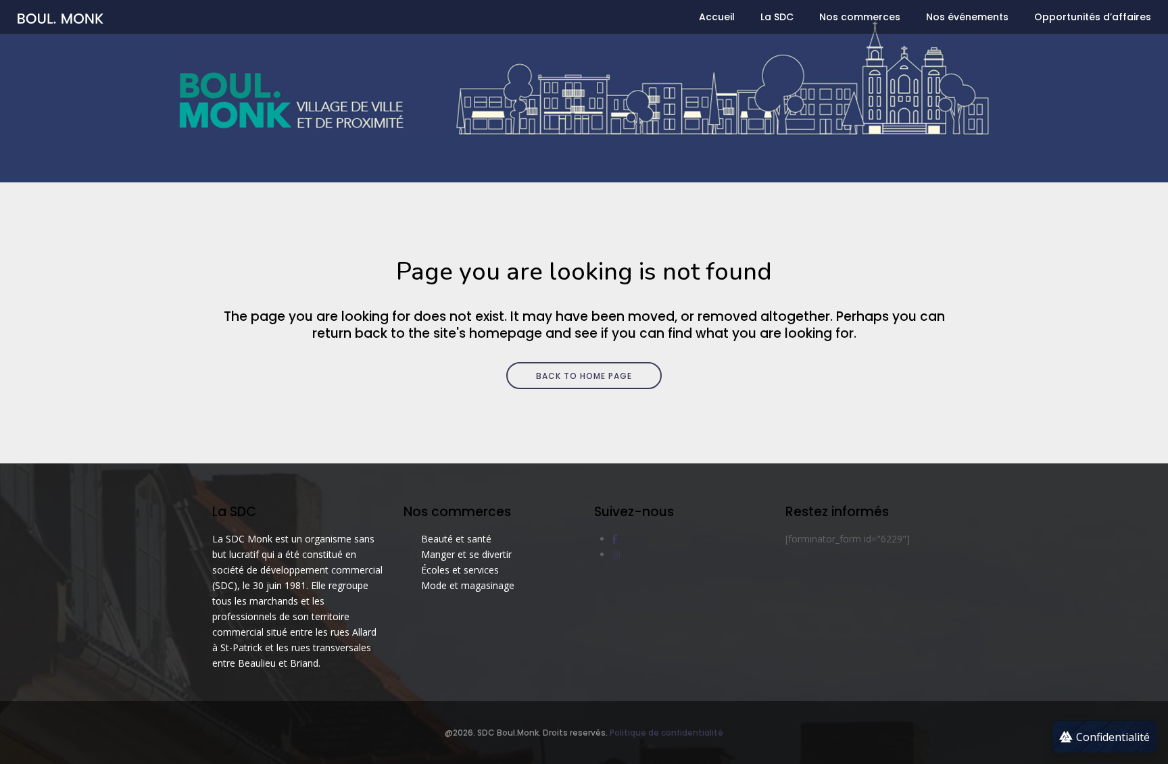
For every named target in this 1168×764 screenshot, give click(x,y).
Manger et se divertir (466, 554)
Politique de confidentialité (666, 732)
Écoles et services (460, 569)
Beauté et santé (456, 538)
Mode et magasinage (467, 585)
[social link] (615, 538)
